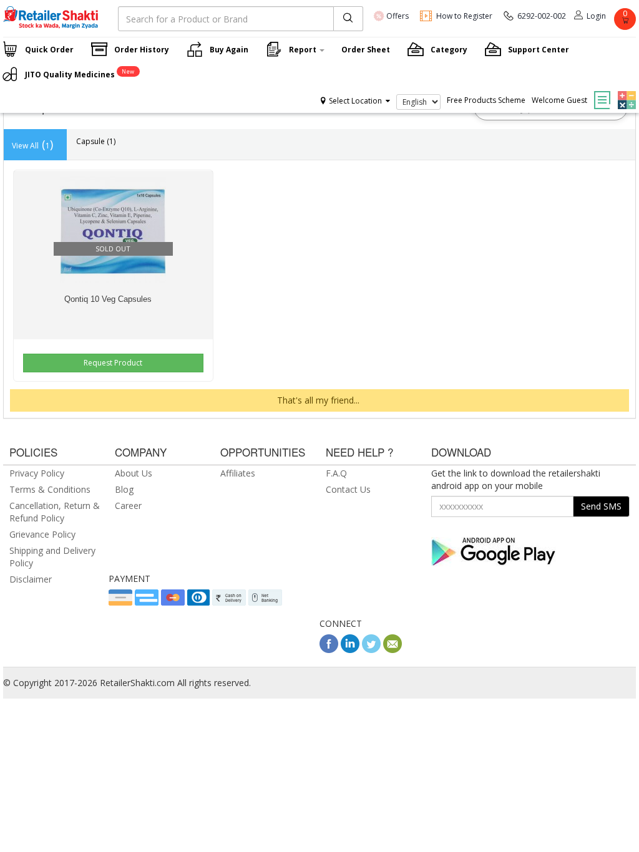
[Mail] (392, 650)
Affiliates (237, 473)
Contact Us (348, 489)
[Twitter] (371, 650)
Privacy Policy (36, 473)
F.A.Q (336, 473)
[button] (625, 91)
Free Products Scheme (486, 100)
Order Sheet (365, 49)
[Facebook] (329, 650)
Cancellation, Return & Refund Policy (54, 512)
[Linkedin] (350, 650)
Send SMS (601, 506)
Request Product (113, 362)
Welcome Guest (559, 100)
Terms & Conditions (49, 489)
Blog (124, 489)
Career (128, 505)
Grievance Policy (42, 534)
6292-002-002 (541, 16)
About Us (133, 473)
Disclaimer (30, 579)
